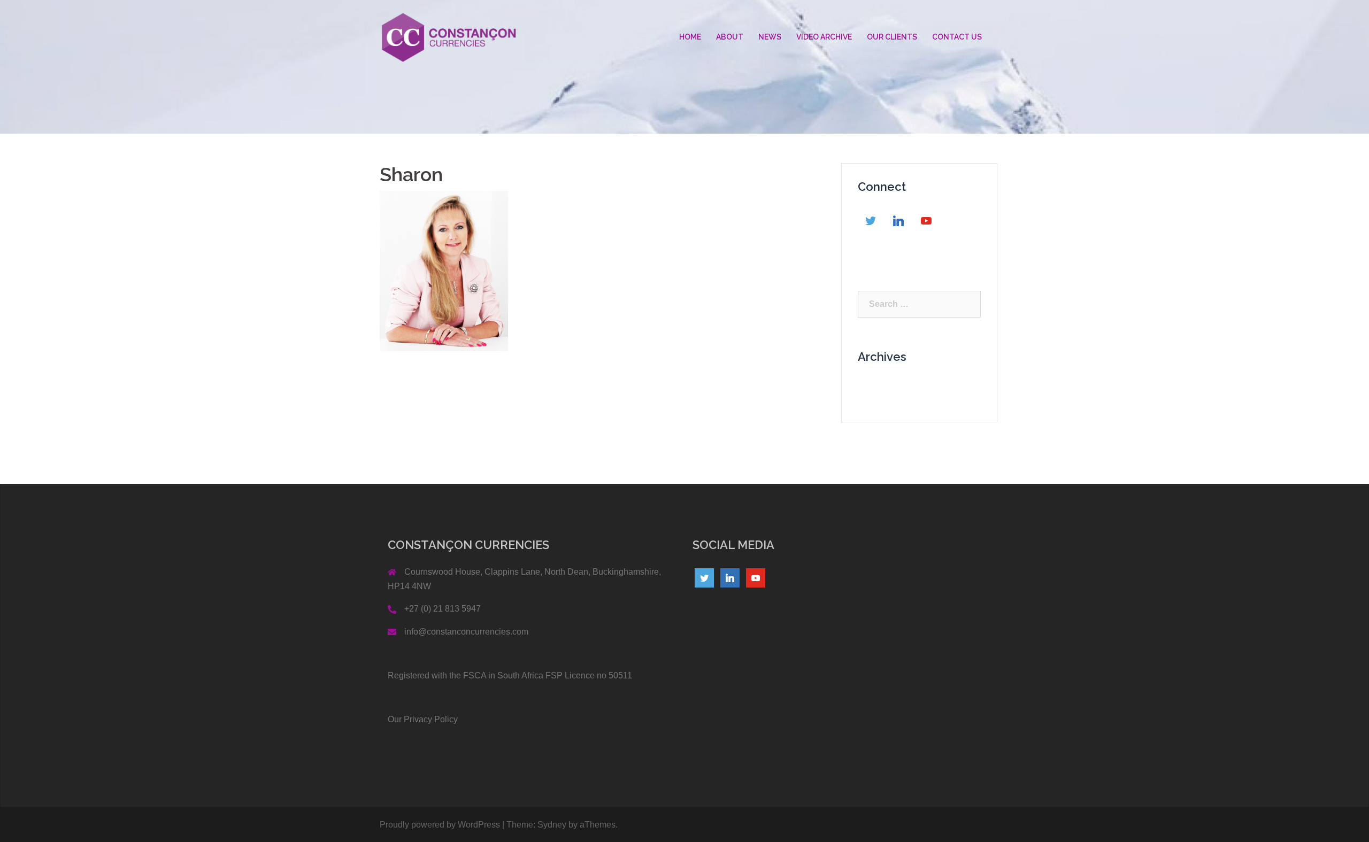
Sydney (551, 824)
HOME (690, 37)
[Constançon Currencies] (449, 36)
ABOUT (729, 37)
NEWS (769, 37)
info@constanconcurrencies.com (466, 631)
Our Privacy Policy (423, 719)
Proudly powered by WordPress (440, 824)
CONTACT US (957, 37)
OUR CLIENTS (892, 37)
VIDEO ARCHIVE (824, 37)
